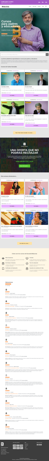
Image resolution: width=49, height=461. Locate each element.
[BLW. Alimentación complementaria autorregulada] (12, 218)
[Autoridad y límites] (12, 78)
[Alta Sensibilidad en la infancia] (36, 218)
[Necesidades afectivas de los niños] (12, 107)
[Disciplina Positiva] (12, 188)
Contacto (39, 6)
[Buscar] (47, 54)
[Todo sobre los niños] (36, 107)
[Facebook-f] (39, 444)
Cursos (30, 6)
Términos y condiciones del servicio (17, 459)
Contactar (26, 448)
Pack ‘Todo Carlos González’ (10, 306)
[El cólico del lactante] (36, 188)
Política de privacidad (27, 459)
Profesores (26, 445)
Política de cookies (34, 459)
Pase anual (34, 6)
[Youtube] (41, 444)
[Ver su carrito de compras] (46, 6)
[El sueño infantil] (36, 78)
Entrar (43, 6)
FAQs (25, 447)
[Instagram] (37, 444)
